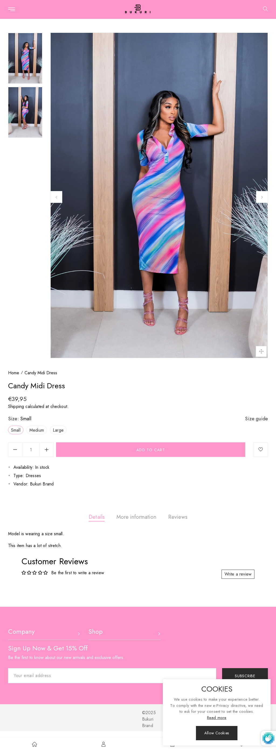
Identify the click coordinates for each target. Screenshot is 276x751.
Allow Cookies (216, 733)
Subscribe (245, 676)
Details (97, 517)
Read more (216, 718)
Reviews (177, 517)
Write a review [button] (238, 574)
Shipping (16, 406)
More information (136, 517)
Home (13, 373)
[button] (263, 9)
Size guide (256, 418)
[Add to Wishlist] (260, 449)
